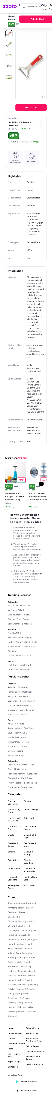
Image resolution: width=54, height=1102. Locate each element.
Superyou (24, 756)
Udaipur (11, 1017)
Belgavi (29, 917)
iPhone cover (14, 656)
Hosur (10, 958)
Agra (10, 913)
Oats (26, 624)
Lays (10, 742)
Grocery (11, 774)
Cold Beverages (15, 624)
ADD (21, 489)
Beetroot (26, 701)
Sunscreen (25, 615)
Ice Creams (13, 615)
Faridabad (12, 944)
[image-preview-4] (8, 76)
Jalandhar (27, 962)
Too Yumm (29, 738)
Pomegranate (14, 701)
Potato (23, 710)
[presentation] (42, 97)
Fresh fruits (26, 788)
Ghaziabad (24, 944)
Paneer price (27, 797)
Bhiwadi (22, 922)
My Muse (19, 733)
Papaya (22, 719)
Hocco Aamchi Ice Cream (19, 665)
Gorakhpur (13, 949)
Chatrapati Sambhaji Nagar (20, 931)
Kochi (10, 971)
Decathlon (25, 679)
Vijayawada (31, 1021)
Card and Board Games (18, 629)
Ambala (30, 913)
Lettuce (23, 724)
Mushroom (13, 724)
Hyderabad (30, 958)
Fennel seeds (23, 715)
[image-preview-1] (8, 44)
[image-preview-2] (8, 55)
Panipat (32, 994)
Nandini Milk (13, 747)
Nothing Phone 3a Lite (18, 652)
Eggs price (32, 783)
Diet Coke (12, 661)
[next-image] (42, 97)
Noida (27, 989)
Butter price (13, 797)
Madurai (22, 980)
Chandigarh (13, 926)
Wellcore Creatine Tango (19, 647)
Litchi (33, 652)
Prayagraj (20, 998)
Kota (26, 971)
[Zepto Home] (10, 7)
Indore (11, 962)
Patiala (11, 998)
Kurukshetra (13, 976)
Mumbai (22, 985)
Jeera (30, 719)
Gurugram (33, 949)
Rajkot (18, 1003)
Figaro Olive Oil (21, 742)
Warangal (12, 1026)
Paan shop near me (16, 783)
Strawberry (23, 697)
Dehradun (25, 940)
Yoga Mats (28, 633)
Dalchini (11, 715)
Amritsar (12, 917)
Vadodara (21, 1017)
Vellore (20, 1021)
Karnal (32, 967)
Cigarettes (22, 774)
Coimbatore (22, 935)
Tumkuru (28, 1012)
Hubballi (19, 958)
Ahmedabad (20, 913)
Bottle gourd (25, 706)
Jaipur (18, 962)
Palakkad (12, 994)
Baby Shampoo (15, 633)
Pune (10, 1003)
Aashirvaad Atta (15, 738)
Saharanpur (13, 1008)
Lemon (31, 710)
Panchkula (22, 994)
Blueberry (12, 719)
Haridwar (19, 953)
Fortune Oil (13, 756)
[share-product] (41, 124)
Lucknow (25, 976)
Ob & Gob (12, 674)
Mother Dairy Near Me (18, 751)
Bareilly (21, 917)
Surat (19, 1012)
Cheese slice (13, 788)
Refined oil (31, 792)
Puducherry (31, 998)
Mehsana (12, 985)
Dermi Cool (13, 679)
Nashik (20, 989)
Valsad (31, 1017)
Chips (31, 774)
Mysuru (31, 985)
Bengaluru (12, 922)
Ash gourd (12, 706)
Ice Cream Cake (15, 620)
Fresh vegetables (16, 792)
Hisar (28, 953)
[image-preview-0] (8, 33)
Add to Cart (37, 19)
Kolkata (18, 971)
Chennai (11, 935)
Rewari (25, 1003)
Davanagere (13, 940)
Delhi (34, 940)
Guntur (23, 949)
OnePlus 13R (14, 643)
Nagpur (11, 989)
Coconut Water (29, 656)
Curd (10, 779)
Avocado (12, 697)
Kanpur (11, 967)
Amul (23, 747)
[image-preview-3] (8, 65)
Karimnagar (21, 967)
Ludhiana (12, 980)
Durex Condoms (15, 760)
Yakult (10, 733)
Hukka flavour (20, 779)
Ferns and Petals (15, 765)
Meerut (31, 980)
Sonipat (11, 1012)
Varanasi (11, 1021)
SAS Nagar (25, 1008)
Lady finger (13, 710)
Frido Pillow (24, 674)
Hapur (11, 953)
